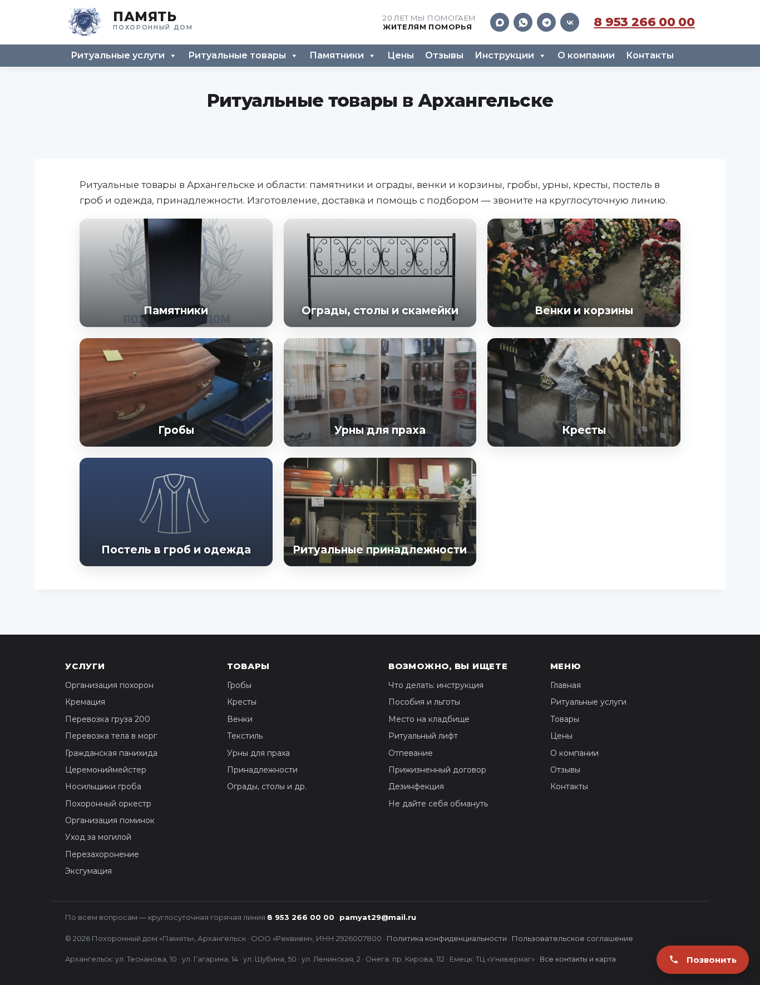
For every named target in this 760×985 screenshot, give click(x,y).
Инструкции (504, 55)
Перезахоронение (102, 854)
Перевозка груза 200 (107, 719)
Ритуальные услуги (118, 55)
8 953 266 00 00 (644, 22)
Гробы (239, 685)
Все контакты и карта (578, 959)
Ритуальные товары (237, 55)
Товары (564, 719)
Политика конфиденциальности (447, 938)
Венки (240, 719)
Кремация (85, 702)
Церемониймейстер (105, 770)
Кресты (241, 702)
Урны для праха (258, 753)
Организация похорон (109, 685)
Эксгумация (88, 871)
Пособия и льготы (424, 702)
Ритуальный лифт (423, 736)
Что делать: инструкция (435, 685)
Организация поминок (110, 820)
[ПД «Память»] (129, 22)
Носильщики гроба (103, 786)
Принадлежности (262, 770)
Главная (565, 685)
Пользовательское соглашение (572, 938)
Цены (400, 55)
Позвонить (712, 959)
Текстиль (245, 736)
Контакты (650, 55)
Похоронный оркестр (108, 804)
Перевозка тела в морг (111, 736)
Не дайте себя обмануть (438, 804)
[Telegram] (546, 22)
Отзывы (444, 55)
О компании (586, 55)
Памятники (336, 55)
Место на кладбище (429, 719)
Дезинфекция (416, 786)
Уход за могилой (98, 837)
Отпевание (410, 753)
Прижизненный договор (437, 770)
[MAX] (499, 22)
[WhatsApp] (523, 22)
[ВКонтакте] (569, 22)
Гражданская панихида (111, 753)
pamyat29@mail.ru (377, 917)
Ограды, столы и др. (267, 786)
